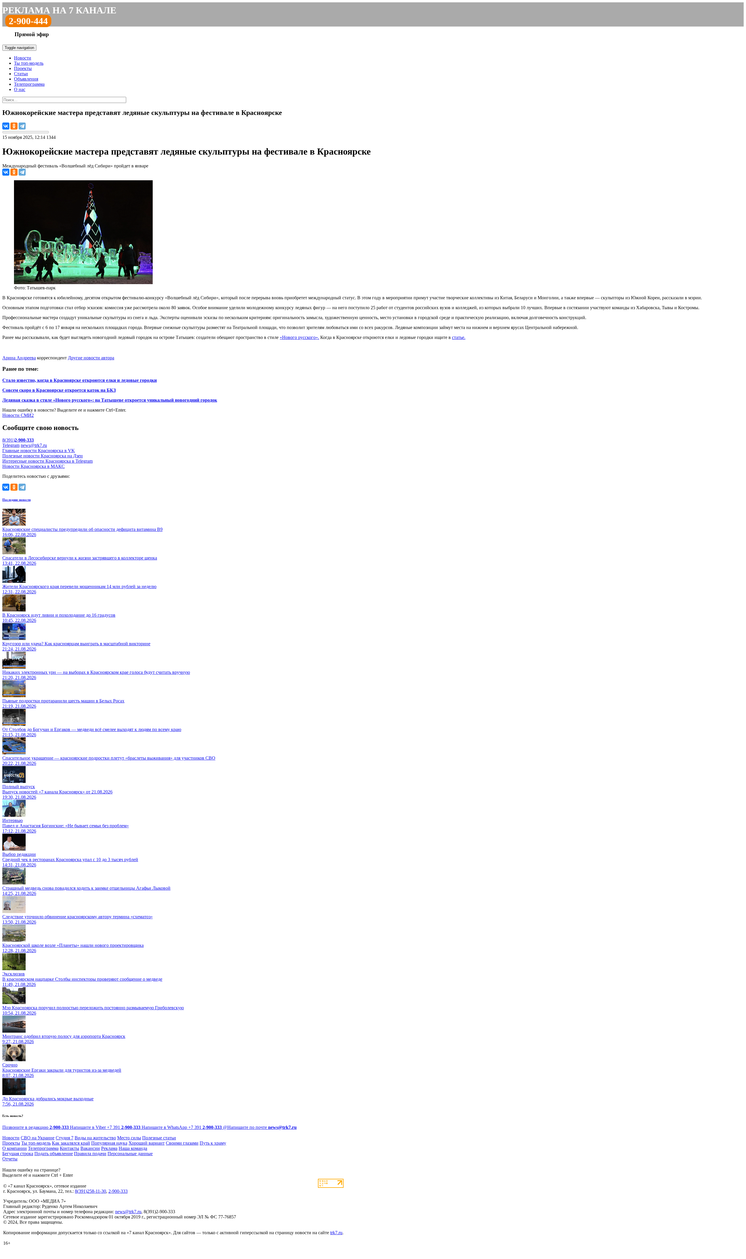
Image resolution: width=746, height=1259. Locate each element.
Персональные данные (130, 1153)
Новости (22, 57)
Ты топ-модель (28, 63)
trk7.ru (336, 1232)
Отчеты (9, 1158)
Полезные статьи (159, 1137)
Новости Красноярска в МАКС (33, 466)
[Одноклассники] (13, 126)
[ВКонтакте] (5, 126)
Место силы (129, 1137)
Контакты (69, 1148)
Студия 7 (64, 1137)
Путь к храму (213, 1143)
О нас (19, 89)
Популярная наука (109, 1143)
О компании (14, 1148)
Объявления (26, 78)
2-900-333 (118, 1191)
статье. (458, 337)
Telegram (11, 445)
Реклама (109, 1148)
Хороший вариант (147, 1143)
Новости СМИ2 (18, 415)
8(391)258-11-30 (90, 1191)
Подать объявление (53, 1153)
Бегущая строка (17, 1153)
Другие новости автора (91, 357)
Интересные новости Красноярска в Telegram (47, 461)
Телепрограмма (29, 84)
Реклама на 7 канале (59, 10)
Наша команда (133, 1148)
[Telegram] (22, 126)
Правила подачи (90, 1153)
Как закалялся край (71, 1143)
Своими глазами (182, 1143)
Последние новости (16, 499)
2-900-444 (28, 21)
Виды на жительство (95, 1137)
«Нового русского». (299, 337)
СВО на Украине (37, 1137)
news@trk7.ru (34, 445)
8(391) (18, 440)
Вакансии (90, 1148)
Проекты (23, 68)
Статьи (21, 73)
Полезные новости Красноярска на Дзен (42, 455)
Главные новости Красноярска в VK (38, 450)
